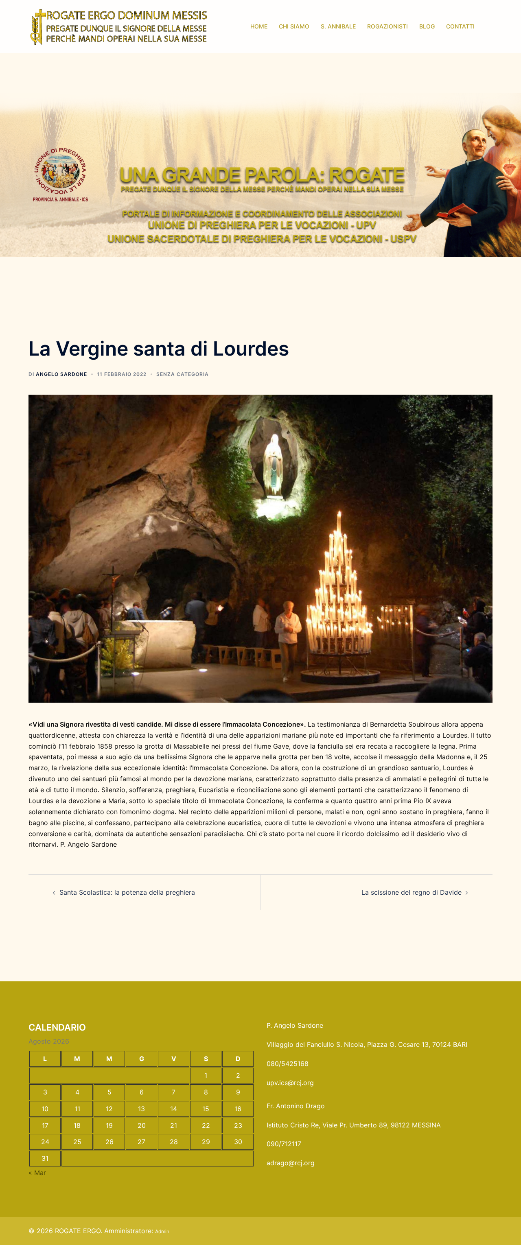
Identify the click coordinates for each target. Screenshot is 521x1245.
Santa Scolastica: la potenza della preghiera (127, 892)
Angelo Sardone (61, 374)
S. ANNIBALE (338, 26)
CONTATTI (460, 26)
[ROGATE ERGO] (118, 26)
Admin (162, 1231)
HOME (258, 26)
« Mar (37, 1173)
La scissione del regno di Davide (411, 892)
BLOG (427, 26)
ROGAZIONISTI (387, 26)
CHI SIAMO (294, 26)
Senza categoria (182, 374)
